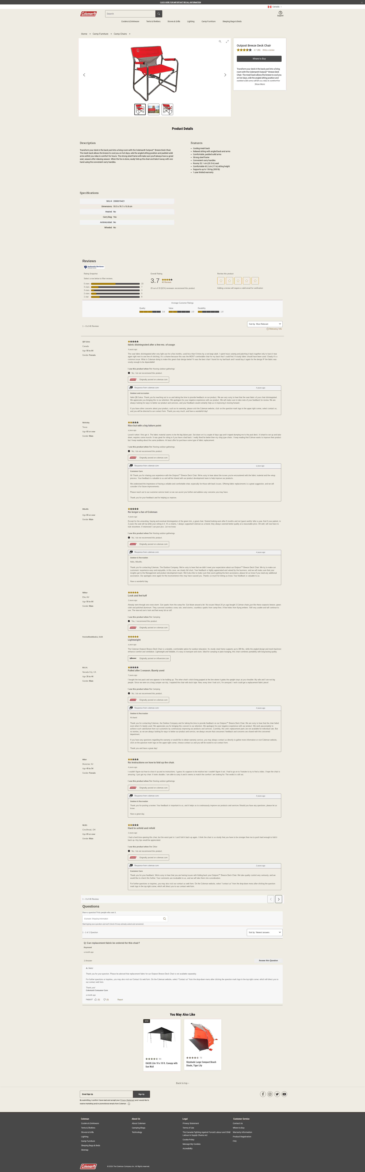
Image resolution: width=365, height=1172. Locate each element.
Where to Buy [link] (239, 1128)
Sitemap (84, 1150)
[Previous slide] (84, 75)
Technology (137, 1132)
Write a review (268, 50)
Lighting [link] (84, 1136)
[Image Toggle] (178, 1054)
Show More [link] (260, 84)
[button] (280, 14)
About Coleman (139, 1123)
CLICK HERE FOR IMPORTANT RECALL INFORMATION (180, 2)
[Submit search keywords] (158, 13)
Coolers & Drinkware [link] (90, 1123)
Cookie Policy (188, 1139)
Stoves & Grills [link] (87, 1132)
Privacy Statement (127, 1100)
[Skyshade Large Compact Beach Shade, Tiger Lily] (202, 1044)
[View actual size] (220, 41)
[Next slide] (225, 75)
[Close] (363, 2)
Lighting (190, 21)
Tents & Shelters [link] (88, 1128)
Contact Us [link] (238, 1123)
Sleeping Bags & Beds (232, 21)
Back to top (182, 1083)
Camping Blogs (138, 1128)
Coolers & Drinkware (130, 21)
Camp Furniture (208, 21)
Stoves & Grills (174, 21)
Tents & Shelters (153, 21)
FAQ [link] (235, 1141)
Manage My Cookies (191, 1144)
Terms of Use (188, 1128)
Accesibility (187, 1148)
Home (84, 34)
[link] (275, 6)
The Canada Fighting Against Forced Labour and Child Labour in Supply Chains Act (206, 1133)
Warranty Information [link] (242, 1132)
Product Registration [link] (242, 1136)
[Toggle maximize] (227, 41)
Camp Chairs (120, 34)
